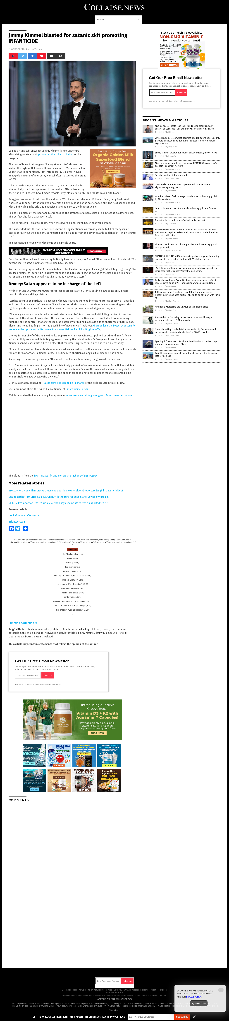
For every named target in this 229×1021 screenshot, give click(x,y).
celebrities (44, 629)
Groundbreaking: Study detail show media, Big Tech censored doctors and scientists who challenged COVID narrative (185, 330)
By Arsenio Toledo (173, 169)
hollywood (37, 632)
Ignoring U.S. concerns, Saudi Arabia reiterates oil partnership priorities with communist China (186, 342)
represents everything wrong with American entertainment (100, 395)
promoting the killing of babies (56, 154)
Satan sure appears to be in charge (64, 382)
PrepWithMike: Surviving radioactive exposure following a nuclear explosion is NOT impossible (183, 319)
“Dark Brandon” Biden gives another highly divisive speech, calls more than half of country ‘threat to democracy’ (187, 269)
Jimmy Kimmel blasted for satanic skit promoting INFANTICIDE (186, 152)
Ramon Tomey (34, 49)
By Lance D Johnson (173, 251)
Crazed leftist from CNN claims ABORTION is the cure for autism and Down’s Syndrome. (59, 496)
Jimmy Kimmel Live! (106, 632)
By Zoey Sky (171, 224)
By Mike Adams (172, 239)
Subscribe (182, 1016)
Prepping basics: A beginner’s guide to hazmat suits (181, 220)
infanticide (70, 632)
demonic (122, 629)
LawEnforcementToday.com (24, 515)
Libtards (28, 636)
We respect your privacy (98, 995)
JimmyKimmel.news (77, 389)
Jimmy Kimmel (86, 632)
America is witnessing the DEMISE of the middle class (181, 307)
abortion (32, 629)
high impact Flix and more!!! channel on (65, 475)
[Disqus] (72, 843)
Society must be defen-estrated (171, 175)
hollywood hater (54, 632)
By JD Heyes (170, 132)
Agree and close (199, 1003)
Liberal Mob (15, 636)
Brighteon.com (17, 521)
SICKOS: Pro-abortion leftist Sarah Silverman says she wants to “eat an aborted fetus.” (58, 503)
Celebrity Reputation (63, 629)
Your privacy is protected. (24, 684)
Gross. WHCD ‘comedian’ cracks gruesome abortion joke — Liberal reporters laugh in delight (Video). (66, 490)
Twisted (48, 636)
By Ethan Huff (171, 191)
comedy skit (108, 629)
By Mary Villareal (172, 147)
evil (29, 632)
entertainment (17, 632)
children (95, 629)
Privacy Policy (114, 1010)
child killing (82, 629)
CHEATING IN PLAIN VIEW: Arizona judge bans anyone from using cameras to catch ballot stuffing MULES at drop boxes (187, 257)
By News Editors (172, 178)
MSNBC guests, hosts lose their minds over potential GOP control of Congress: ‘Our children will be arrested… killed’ (184, 127)
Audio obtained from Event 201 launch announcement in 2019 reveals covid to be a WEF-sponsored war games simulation (185, 281)
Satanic (38, 636)
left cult (123, 632)
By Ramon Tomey (172, 156)
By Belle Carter (172, 324)
